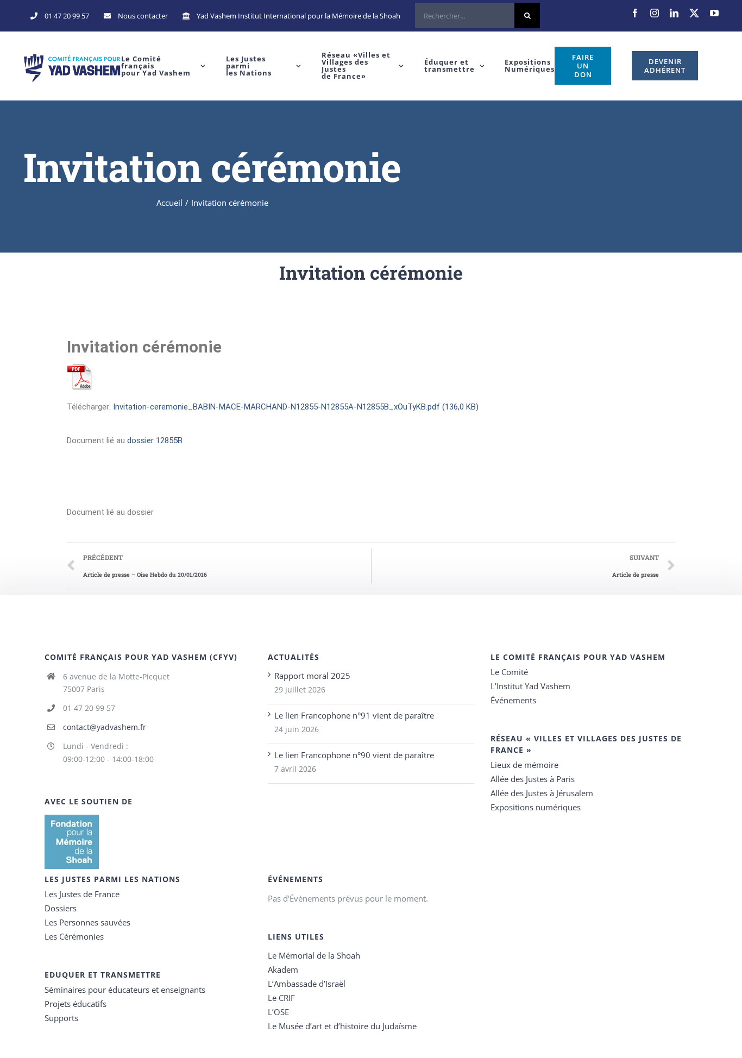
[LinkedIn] (674, 13)
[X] (694, 13)
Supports (61, 1017)
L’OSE (278, 1011)
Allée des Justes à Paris (533, 778)
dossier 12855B (155, 440)
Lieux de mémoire (524, 764)
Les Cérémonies (74, 936)
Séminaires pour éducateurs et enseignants (125, 989)
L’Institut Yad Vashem (530, 686)
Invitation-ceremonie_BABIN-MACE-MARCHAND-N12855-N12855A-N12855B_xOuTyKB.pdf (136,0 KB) (296, 407)
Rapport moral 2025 (312, 675)
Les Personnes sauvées (87, 922)
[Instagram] (654, 13)
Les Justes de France (82, 894)
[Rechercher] (477, 15)
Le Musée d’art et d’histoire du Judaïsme (342, 1026)
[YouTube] (714, 13)
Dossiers (61, 908)
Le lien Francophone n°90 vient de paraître (354, 755)
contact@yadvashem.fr (104, 727)
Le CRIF (281, 997)
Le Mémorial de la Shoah (314, 955)
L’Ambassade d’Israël (306, 983)
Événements (513, 700)
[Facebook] (635, 13)
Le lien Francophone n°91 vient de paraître (354, 715)
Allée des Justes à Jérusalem (542, 793)
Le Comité (509, 671)
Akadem (283, 969)
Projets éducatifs (75, 1003)
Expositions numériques (536, 807)
